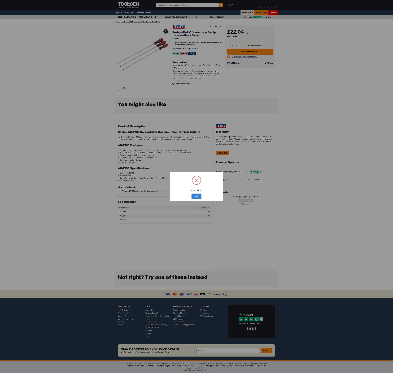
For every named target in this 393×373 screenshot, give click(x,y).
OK (196, 196)
